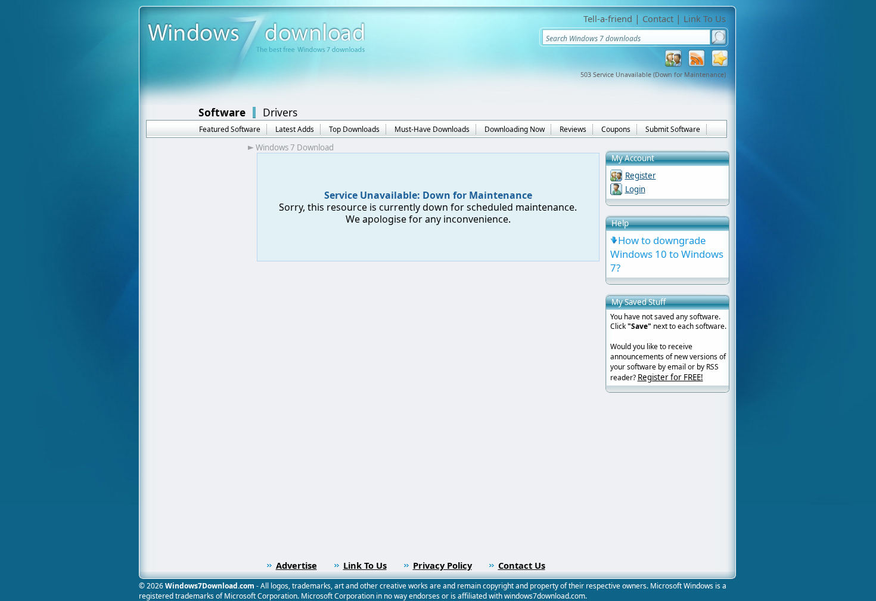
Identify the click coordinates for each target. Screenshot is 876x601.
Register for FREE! (670, 377)
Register (640, 175)
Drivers (280, 112)
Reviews (573, 129)
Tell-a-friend (607, 18)
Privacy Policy (442, 565)
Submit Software (672, 129)
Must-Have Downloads (432, 129)
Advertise (296, 565)
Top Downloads (354, 129)
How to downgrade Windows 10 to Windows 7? (666, 254)
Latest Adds (294, 129)
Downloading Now (514, 129)
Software (222, 112)
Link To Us (705, 18)
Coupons (615, 129)
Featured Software (229, 129)
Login (635, 189)
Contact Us (521, 565)
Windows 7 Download (295, 147)
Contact (657, 18)
